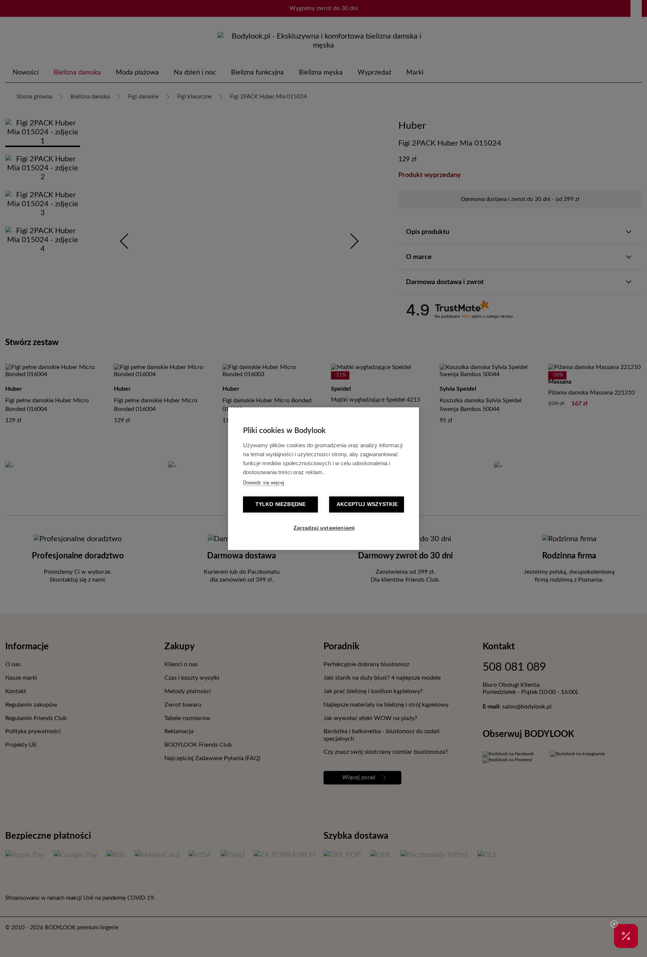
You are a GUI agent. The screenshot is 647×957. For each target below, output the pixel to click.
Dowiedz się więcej (263, 482)
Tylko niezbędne (280, 504)
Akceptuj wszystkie (367, 504)
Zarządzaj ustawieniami (324, 528)
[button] (626, 936)
